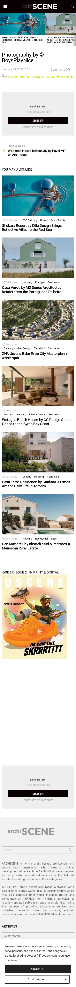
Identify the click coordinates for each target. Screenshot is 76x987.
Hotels (44, 220)
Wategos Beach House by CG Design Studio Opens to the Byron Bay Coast (36, 421)
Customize (36, 979)
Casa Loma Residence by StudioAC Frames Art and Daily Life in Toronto (36, 484)
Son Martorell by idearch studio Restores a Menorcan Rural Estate (36, 546)
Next (74, 29)
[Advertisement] (38, 715)
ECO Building (30, 220)
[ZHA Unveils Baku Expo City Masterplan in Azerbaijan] (38, 320)
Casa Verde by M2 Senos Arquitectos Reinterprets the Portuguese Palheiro (31, 289)
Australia (8, 414)
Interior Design (37, 414)
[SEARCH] (72, 6)
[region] (38, 962)
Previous (2, 29)
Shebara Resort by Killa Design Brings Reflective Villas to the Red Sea (22, 40)
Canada (27, 476)
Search (70, 850)
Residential (54, 282)
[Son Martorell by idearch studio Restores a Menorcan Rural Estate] (38, 514)
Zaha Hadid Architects (46, 348)
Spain (54, 538)
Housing (27, 282)
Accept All (38, 968)
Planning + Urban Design (17, 348)
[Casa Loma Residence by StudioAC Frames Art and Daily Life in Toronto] (38, 452)
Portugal (40, 282)
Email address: (38, 106)
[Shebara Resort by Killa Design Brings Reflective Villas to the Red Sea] (22, 24)
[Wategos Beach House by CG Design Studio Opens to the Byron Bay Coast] (38, 386)
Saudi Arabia (58, 220)
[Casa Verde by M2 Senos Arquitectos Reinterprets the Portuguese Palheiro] (38, 257)
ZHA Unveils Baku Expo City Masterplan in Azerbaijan (35, 355)
